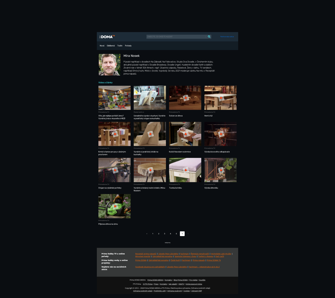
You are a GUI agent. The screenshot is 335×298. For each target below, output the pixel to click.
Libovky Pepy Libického (168, 253)
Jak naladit (173, 284)
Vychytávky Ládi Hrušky (221, 253)
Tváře (119, 46)
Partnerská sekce (227, 37)
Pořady (128, 46)
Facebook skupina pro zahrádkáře (150, 267)
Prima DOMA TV (214, 260)
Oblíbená (111, 46)
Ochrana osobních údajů (142, 291)
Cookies (187, 291)
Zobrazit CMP (196, 291)
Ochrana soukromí (174, 291)
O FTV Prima (147, 284)
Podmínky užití (160, 291)
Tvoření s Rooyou (205, 256)
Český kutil (175, 260)
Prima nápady (199, 260)
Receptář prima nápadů (145, 253)
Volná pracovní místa (194, 284)
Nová (102, 46)
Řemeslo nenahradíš (200, 253)
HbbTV (181, 284)
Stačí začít (219, 256)
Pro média (193, 280)
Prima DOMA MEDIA (155, 280)
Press (156, 284)
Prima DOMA (141, 260)
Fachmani (184, 253)
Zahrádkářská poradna (162, 256)
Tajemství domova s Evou (185, 256)
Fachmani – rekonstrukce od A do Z (204, 267)
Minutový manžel (142, 256)
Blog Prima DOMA (181, 280)
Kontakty (168, 280)
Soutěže (202, 280)
